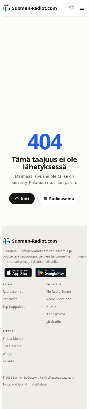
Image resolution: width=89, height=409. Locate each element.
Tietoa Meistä (13, 338)
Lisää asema (12, 346)
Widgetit (9, 353)
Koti (25, 198)
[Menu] (81, 8)
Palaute (8, 361)
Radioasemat (13, 291)
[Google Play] (50, 272)
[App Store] (18, 272)
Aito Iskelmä (55, 314)
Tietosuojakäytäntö (15, 384)
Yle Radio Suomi (58, 291)
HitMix (51, 306)
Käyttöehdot (39, 384)
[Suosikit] (71, 8)
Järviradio (53, 321)
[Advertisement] (44, 66)
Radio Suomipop (58, 299)
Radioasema (61, 198)
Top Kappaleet (14, 306)
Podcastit (10, 299)
